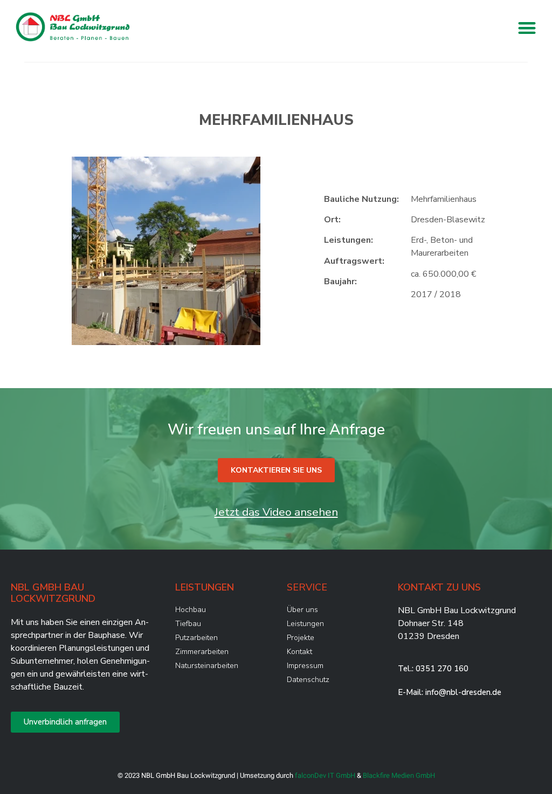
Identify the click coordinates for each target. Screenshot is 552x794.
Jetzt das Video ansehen (276, 511)
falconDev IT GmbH (325, 775)
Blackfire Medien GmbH (399, 775)
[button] (527, 27)
